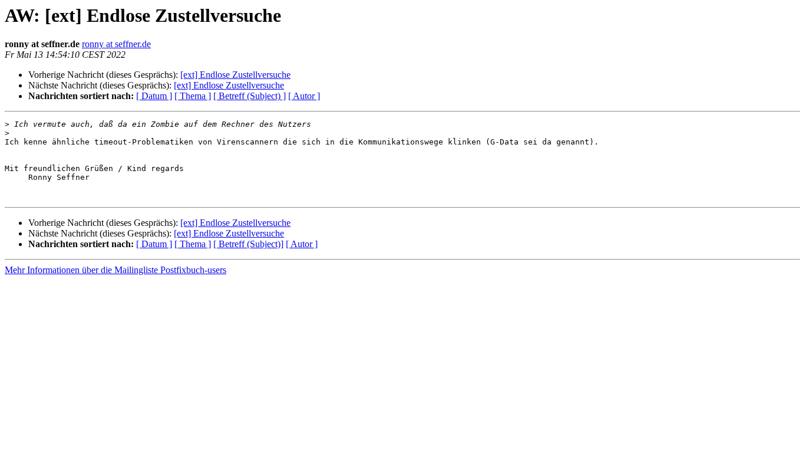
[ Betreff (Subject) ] (249, 96)
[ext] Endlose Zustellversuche (235, 75)
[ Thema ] (192, 96)
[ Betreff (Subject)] (248, 244)
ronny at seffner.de (116, 44)
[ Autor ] (304, 96)
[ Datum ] (154, 96)
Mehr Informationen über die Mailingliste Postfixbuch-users (115, 270)
